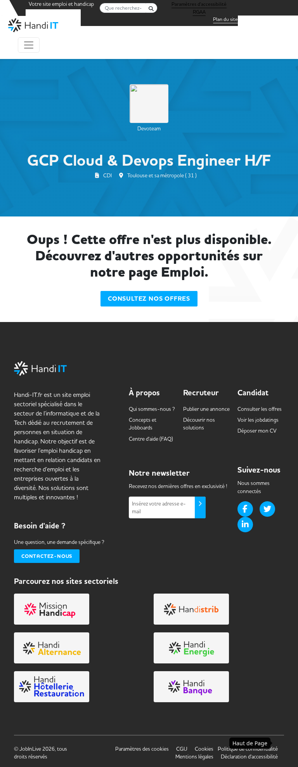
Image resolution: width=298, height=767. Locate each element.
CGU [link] (181, 749)
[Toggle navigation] (29, 45)
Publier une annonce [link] (206, 409)
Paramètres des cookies (142, 749)
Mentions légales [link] (194, 756)
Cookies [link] (204, 749)
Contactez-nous (46, 556)
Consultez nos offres (149, 298)
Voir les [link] (258, 420)
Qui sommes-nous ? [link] (152, 409)
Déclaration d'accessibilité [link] (249, 756)
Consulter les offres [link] (259, 409)
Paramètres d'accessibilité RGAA (199, 5)
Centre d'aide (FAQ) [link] (151, 439)
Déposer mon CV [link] (257, 431)
